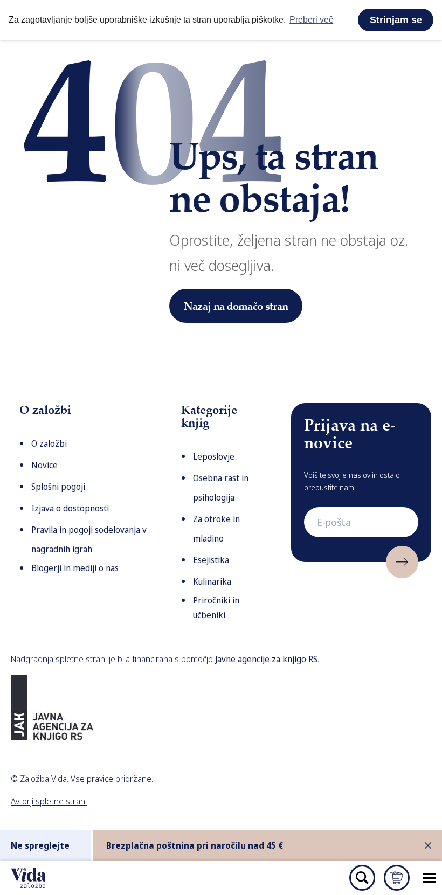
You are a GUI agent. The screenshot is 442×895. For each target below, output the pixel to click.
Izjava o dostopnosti (70, 508)
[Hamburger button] (429, 878)
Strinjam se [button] (396, 20)
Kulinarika (212, 581)
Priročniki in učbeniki (216, 607)
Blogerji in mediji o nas (75, 568)
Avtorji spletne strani (49, 801)
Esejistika (211, 560)
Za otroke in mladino (216, 528)
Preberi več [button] (311, 19)
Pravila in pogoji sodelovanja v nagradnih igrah (89, 539)
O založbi (49, 443)
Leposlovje (213, 456)
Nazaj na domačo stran (236, 306)
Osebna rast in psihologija (220, 487)
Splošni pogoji (58, 486)
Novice (44, 465)
